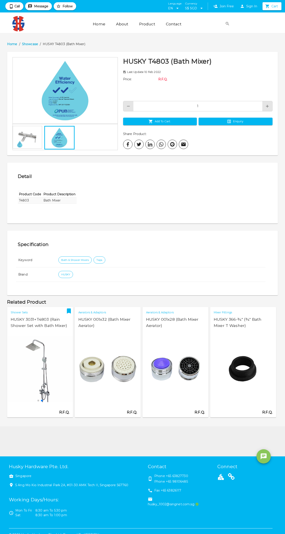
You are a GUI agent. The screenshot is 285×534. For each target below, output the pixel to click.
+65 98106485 (177, 482)
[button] (65, 90)
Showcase (30, 44)
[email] (183, 144)
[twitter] (139, 144)
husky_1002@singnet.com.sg (171, 504)
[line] (172, 144)
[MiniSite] (231, 477)
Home (12, 44)
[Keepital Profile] (220, 477)
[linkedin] (150, 144)
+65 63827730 (177, 476)
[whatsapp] (161, 144)
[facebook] (127, 144)
